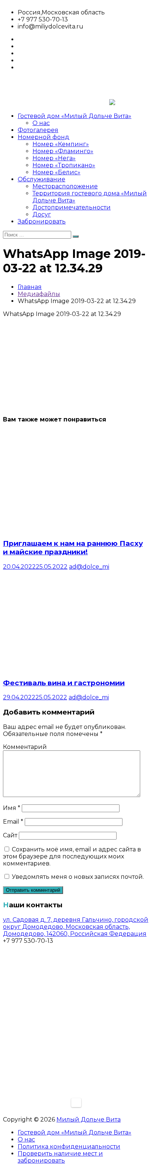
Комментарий (25, 746)
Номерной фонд (43, 137)
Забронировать (42, 221)
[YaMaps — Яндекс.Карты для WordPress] (76, 1102)
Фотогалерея (38, 130)
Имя (11, 807)
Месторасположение (65, 186)
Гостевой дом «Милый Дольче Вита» (74, 116)
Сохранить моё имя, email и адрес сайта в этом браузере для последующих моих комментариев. (72, 856)
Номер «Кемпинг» (60, 144)
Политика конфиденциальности (69, 1146)
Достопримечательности (71, 207)
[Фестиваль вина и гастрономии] (71, 668)
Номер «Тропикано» (63, 165)
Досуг (41, 214)
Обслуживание (41, 179)
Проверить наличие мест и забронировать (60, 1157)
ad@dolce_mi (89, 566)
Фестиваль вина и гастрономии (64, 683)
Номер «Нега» (54, 158)
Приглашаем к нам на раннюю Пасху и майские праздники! (73, 547)
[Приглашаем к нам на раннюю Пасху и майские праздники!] (71, 528)
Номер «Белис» (56, 172)
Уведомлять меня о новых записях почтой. (78, 876)
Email (13, 821)
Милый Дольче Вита (88, 1119)
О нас (41, 123)
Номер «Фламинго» (62, 151)
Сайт (10, 835)
